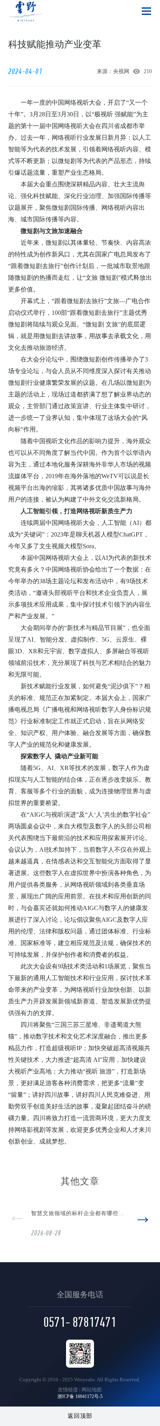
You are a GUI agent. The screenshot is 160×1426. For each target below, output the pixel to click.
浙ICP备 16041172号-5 (80, 1396)
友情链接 (68, 1390)
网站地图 (92, 1390)
